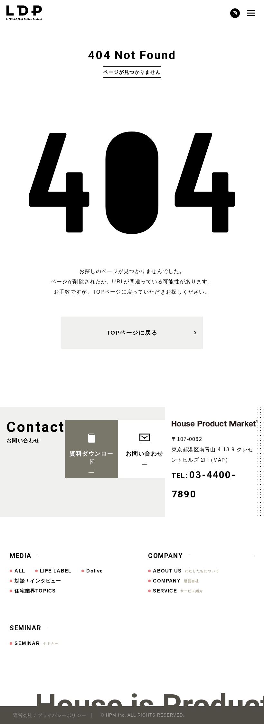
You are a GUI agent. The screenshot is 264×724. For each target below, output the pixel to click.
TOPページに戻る (132, 332)
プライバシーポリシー (62, 715)
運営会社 (23, 715)
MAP (219, 460)
